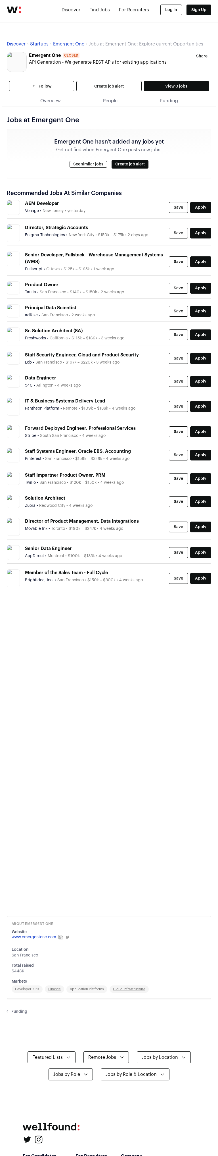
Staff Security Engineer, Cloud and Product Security (82, 355)
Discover (71, 10)
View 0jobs (176, 86)
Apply (200, 207)
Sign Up (198, 10)
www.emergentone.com (34, 937)
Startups (39, 44)
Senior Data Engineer (48, 548)
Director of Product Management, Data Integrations (82, 521)
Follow (44, 86)
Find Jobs (99, 10)
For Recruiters (134, 10)
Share (201, 56)
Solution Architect (45, 498)
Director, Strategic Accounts (56, 227)
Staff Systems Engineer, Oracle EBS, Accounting (78, 451)
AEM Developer (42, 203)
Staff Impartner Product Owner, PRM (65, 475)
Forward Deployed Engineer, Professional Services (80, 428)
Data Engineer (40, 378)
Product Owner (41, 285)
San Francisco (25, 955)
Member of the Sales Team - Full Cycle (66, 572)
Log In (171, 10)
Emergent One (68, 44)
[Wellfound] (14, 10)
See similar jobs (88, 164)
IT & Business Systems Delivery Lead (65, 401)
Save (178, 207)
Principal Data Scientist (50, 308)
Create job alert (109, 86)
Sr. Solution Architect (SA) (54, 331)
